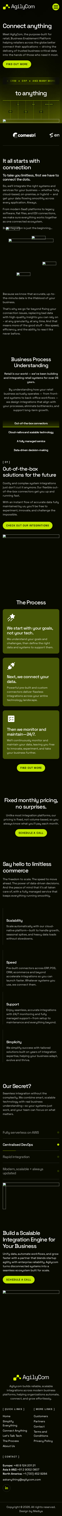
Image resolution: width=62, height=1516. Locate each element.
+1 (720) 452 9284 (35, 1473)
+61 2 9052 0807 (28, 1469)
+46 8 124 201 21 (24, 1465)
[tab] (31, 423)
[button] (55, 6)
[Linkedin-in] (6, 1488)
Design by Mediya (31, 1511)
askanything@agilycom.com (22, 1479)
